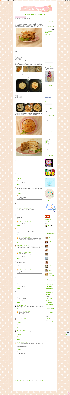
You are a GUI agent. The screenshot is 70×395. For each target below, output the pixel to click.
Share (67, 334)
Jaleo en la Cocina (48, 291)
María (17, 305)
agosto (47, 140)
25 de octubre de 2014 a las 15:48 (24, 214)
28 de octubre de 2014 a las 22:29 (23, 342)
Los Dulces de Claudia (49, 283)
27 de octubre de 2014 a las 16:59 (24, 318)
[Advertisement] (29, 374)
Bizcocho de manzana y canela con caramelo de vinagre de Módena (51, 274)
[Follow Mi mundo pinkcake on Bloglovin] (48, 104)
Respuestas (19, 178)
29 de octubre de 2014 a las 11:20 (27, 350)
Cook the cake (19, 261)
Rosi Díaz (20, 208)
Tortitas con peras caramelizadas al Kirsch (49, 128)
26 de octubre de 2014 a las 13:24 (27, 297)
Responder (18, 184)
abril (47, 144)
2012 (46, 150)
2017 (46, 119)
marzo (47, 145)
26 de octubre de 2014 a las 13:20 (27, 269)
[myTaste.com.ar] (47, 221)
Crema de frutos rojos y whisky (49, 66)
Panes (44, 14)
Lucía (18, 330)
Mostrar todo (53, 321)
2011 (46, 151)
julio (46, 141)
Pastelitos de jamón (48, 132)
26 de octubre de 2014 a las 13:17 (27, 237)
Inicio (29, 380)
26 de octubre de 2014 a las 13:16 (27, 221)
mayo (47, 143)
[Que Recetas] (47, 200)
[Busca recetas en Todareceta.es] (48, 219)
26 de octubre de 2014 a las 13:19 (27, 252)
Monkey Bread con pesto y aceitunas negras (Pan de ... (50, 131)
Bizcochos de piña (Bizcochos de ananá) (51, 253)
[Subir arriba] (69, 393)
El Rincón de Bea (48, 294)
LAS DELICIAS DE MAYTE (49, 297)
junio (47, 142)
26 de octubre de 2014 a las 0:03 (25, 261)
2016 (46, 120)
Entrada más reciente (18, 380)
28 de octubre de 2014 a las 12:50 (23, 330)
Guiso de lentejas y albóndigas (51, 261)
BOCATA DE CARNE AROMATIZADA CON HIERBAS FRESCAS (49, 319)
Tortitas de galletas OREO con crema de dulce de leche (51, 270)
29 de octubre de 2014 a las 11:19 (27, 335)
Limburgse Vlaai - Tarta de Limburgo (51, 241)
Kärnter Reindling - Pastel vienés (51, 249)
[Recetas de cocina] (47, 217)
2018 (46, 118)
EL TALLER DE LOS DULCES (49, 302)
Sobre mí (28, 14)
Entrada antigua (41, 380)
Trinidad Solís (19, 187)
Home (25, 14)
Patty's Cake (18, 318)
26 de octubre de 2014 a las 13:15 (27, 208)
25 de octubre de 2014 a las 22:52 (24, 245)
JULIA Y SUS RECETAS (49, 286)
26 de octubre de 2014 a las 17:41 (23, 305)
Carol (17, 342)
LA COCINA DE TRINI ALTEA (49, 317)
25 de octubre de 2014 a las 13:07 (25, 187)
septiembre (47, 139)
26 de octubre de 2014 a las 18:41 (27, 311)
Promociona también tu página (48, 97)
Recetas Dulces (33, 14)
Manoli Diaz (18, 245)
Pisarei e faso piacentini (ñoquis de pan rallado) (50, 137)
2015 (46, 121)
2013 (46, 149)
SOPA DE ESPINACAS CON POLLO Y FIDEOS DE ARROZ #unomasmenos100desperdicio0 (49, 313)
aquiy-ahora (18, 214)
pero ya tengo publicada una (32, 22)
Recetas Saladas (39, 14)
